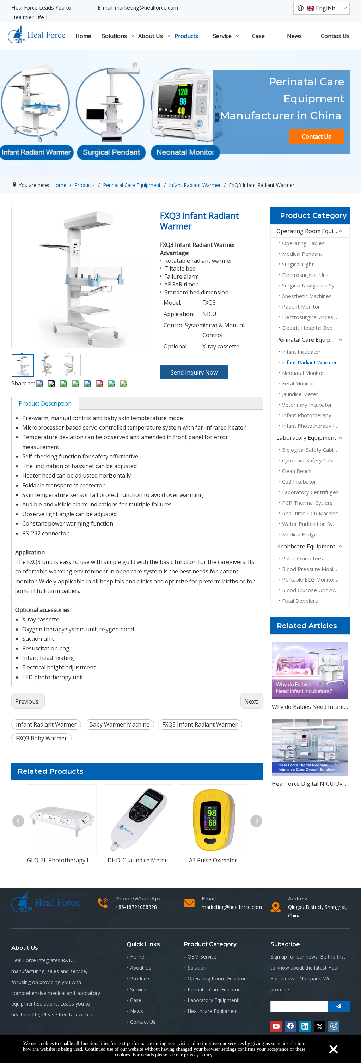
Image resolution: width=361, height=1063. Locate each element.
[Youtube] (276, 1026)
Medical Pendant (302, 253)
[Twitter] (319, 1026)
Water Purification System (313, 523)
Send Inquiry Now (194, 372)
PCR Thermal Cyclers (307, 502)
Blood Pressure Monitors (312, 568)
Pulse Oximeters (302, 558)
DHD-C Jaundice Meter (137, 860)
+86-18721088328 (136, 907)
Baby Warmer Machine (119, 724)
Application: (179, 314)
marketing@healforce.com (146, 7)
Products (140, 978)
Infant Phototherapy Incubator (315, 425)
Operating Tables (303, 243)
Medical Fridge (299, 534)
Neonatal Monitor (303, 372)
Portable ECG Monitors (310, 579)
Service (138, 989)
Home (137, 956)
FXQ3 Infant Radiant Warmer (200, 724)
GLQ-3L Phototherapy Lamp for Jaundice (61, 860)
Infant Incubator (301, 351)
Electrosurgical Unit (305, 274)
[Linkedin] (305, 1026)
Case (135, 1000)
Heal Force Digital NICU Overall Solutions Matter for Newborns (310, 784)
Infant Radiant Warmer (46, 724)
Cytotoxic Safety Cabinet (312, 460)
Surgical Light (298, 264)
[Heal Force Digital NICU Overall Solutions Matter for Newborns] (310, 747)
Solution (197, 967)
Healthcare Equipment (305, 546)
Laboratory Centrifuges (310, 492)
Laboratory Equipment (306, 438)
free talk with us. (77, 1014)
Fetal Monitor (298, 383)
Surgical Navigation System (314, 285)
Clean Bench (296, 470)
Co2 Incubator (299, 481)
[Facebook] (290, 1026)
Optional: (176, 346)
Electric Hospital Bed (307, 327)
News (136, 1011)
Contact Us (316, 136)
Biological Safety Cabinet (311, 449)
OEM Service (202, 956)
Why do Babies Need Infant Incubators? (310, 707)
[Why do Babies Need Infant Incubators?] (310, 670)
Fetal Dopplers (300, 600)
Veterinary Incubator (307, 404)
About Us (140, 967)
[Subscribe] (339, 1006)
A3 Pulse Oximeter (213, 860)
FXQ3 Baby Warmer (41, 738)
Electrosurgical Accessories (315, 317)
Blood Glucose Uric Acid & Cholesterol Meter (315, 590)
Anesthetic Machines (307, 295)
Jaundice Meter (300, 393)
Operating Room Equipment (312, 231)
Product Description (45, 403)
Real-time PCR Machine (310, 513)
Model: (172, 302)
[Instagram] (333, 1026)
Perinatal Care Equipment (310, 340)
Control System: (183, 325)
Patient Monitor (301, 306)
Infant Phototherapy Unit (312, 415)
